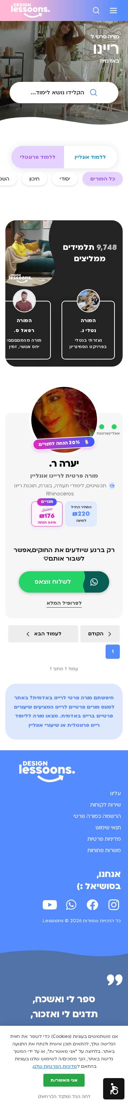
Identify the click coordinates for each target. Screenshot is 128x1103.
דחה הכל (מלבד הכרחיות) (64, 1096)
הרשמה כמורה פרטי (97, 816)
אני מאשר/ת (64, 1080)
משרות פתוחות (104, 850)
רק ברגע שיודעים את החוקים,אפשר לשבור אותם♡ (64, 554)
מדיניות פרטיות (104, 838)
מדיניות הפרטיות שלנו (55, 1066)
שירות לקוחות (105, 804)
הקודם (95, 633)
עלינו (115, 793)
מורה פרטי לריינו (73, 697)
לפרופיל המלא (64, 603)
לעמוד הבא (48, 633)
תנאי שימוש (108, 827)
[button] (113, 1088)
